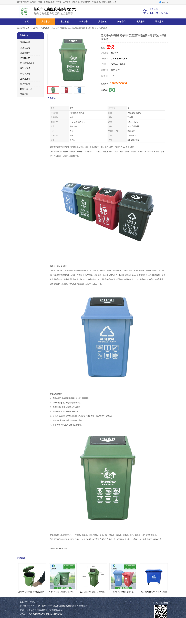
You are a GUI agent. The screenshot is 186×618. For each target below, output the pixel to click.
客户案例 (140, 21)
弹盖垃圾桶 (45, 28)
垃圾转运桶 (25, 48)
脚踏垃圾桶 (25, 73)
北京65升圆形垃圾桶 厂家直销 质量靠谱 (80, 592)
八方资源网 (33, 614)
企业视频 (64, 21)
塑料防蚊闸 (25, 42)
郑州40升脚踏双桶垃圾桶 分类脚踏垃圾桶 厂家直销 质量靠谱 (28, 592)
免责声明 (41, 614)
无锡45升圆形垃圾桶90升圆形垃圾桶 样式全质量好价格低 (57, 592)
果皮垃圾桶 (25, 84)
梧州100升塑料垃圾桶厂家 (109, 592)
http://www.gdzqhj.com (58, 548)
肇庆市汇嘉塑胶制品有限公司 (64, 606)
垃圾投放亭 (25, 53)
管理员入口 (50, 614)
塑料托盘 (24, 94)
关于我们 (121, 21)
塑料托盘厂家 (26, 89)
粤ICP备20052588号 (45, 606)
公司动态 (83, 21)
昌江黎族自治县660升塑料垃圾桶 (139, 592)
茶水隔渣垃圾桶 (27, 63)
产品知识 (102, 21)
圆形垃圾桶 (25, 79)
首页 (27, 21)
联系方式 (159, 21)
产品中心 (46, 21)
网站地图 (58, 614)
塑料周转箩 (25, 58)
